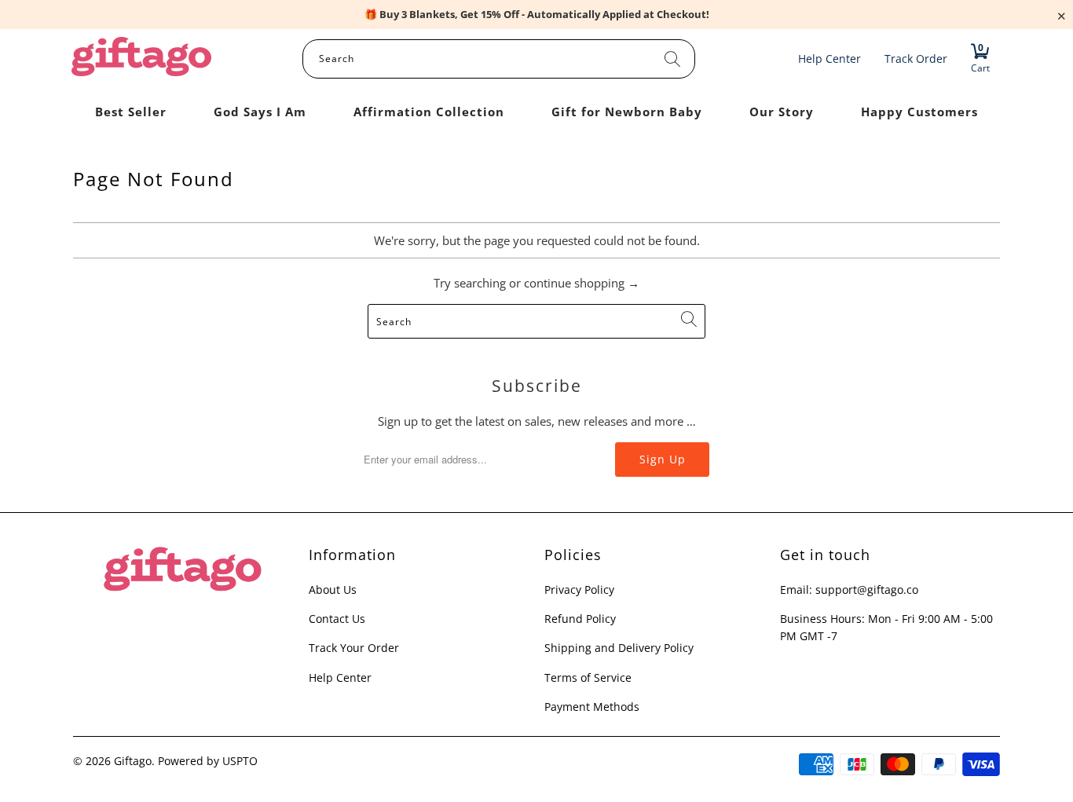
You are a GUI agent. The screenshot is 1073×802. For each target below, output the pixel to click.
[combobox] (498, 59)
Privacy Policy (579, 589)
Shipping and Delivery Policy (619, 647)
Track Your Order (354, 647)
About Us (333, 589)
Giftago (133, 760)
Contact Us (337, 618)
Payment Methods (591, 706)
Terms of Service (588, 677)
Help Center (340, 677)
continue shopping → (581, 283)
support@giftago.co (866, 589)
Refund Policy (580, 618)
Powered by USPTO (208, 760)
